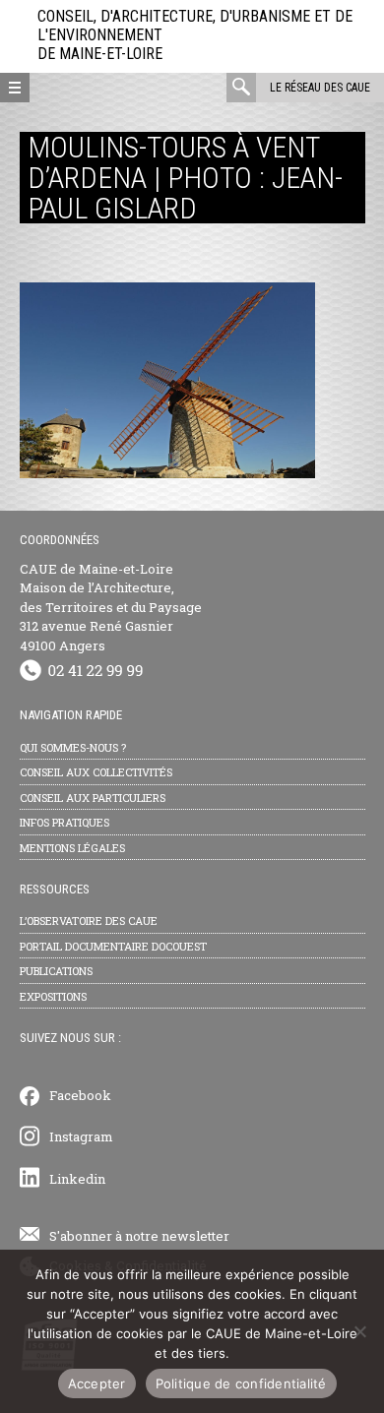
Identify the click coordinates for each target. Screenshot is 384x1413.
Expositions (53, 996)
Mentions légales (72, 847)
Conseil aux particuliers (92, 797)
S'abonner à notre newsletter (139, 1236)
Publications (56, 970)
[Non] (359, 1331)
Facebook (80, 1095)
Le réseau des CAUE (320, 87)
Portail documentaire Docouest (113, 946)
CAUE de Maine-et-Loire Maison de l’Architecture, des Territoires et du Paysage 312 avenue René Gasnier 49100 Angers (111, 607)
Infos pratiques (64, 822)
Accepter (97, 1383)
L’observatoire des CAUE (89, 920)
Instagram (81, 1136)
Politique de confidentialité (241, 1383)
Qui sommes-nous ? (73, 747)
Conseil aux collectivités (96, 772)
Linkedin (77, 1179)
